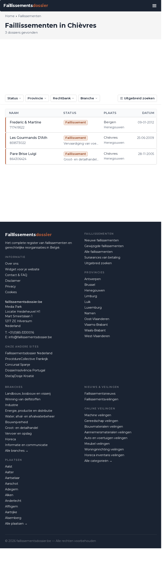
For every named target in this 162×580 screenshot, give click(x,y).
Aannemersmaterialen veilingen (107, 432)
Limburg (90, 296)
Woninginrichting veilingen (104, 449)
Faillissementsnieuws (99, 393)
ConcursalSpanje (17, 365)
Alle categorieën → (98, 461)
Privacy (10, 286)
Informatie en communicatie (26, 445)
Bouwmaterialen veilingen (103, 426)
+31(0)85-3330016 (21, 332)
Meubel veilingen (97, 444)
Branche (87, 98)
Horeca (10, 439)
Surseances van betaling (102, 257)
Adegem (11, 489)
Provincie (35, 98)
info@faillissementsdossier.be (30, 337)
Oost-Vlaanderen (96, 319)
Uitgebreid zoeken (139, 98)
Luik (87, 302)
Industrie (11, 405)
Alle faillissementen (98, 252)
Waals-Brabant (95, 330)
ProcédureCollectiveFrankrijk (26, 359)
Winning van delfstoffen (22, 399)
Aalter (9, 472)
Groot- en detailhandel (21, 428)
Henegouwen (94, 290)
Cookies (11, 292)
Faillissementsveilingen (101, 399)
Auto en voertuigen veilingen (105, 438)
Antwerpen (92, 279)
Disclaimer (12, 281)
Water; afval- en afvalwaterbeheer (30, 416)
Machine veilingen (97, 415)
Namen (90, 313)
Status (12, 98)
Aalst (8, 466)
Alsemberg (13, 518)
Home (10, 16)
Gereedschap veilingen (101, 421)
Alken (9, 495)
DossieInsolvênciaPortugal (25, 370)
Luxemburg (93, 307)
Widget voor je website (22, 269)
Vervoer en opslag (18, 433)
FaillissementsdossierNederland (28, 353)
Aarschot (11, 484)
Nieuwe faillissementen (101, 240)
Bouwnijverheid (16, 422)
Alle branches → (16, 451)
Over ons (11, 263)
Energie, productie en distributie (28, 411)
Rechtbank (62, 98)
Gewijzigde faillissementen (104, 246)
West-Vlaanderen (97, 336)
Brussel (89, 285)
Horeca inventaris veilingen (104, 455)
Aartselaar (12, 478)
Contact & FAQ (16, 275)
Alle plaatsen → (16, 523)
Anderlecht (13, 501)
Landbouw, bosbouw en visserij (28, 393)
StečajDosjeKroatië (19, 376)
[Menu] (154, 5)
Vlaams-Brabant (96, 325)
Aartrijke (11, 512)
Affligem (11, 506)
